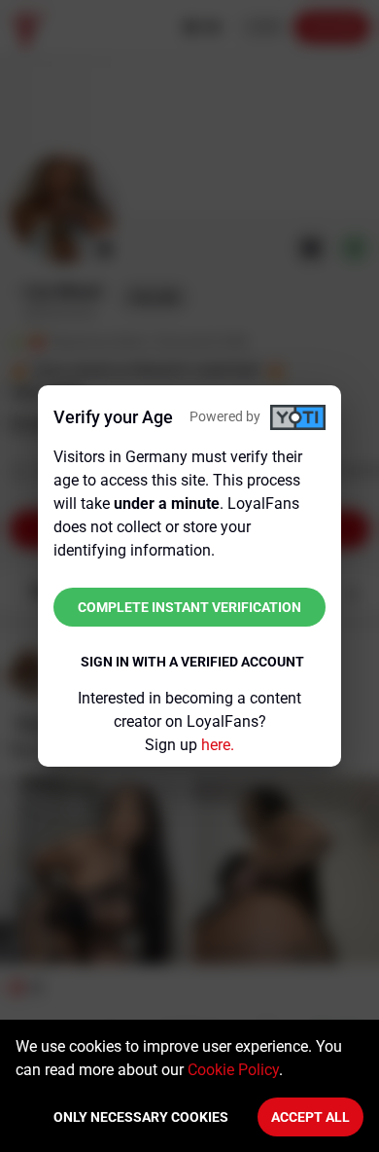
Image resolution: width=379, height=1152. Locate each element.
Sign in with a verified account (192, 661)
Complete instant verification (189, 607)
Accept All (310, 1117)
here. (217, 745)
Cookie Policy (233, 1070)
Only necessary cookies (140, 1117)
